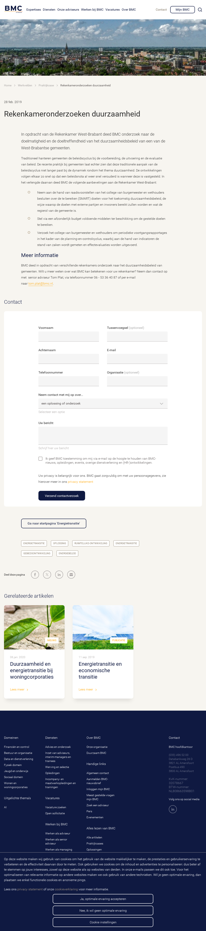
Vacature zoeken (55, 807)
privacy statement (30, 889)
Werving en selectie (57, 767)
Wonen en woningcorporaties (16, 785)
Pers (89, 811)
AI (5, 807)
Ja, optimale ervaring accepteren (103, 899)
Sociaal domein (13, 777)
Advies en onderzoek (58, 746)
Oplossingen (94, 849)
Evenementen (95, 817)
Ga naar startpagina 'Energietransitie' (54, 523)
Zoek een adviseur (98, 805)
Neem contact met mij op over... (60, 395)
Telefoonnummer (50, 372)
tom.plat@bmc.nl (40, 283)
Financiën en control (16, 746)
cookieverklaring (66, 889)
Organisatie (123, 372)
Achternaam (47, 350)
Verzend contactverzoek (62, 496)
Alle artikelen (94, 837)
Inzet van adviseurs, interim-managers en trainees (58, 757)
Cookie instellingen (103, 922)
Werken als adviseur (57, 833)
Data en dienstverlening (18, 759)
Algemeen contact (98, 773)
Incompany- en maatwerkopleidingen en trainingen (60, 783)
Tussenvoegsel (125, 328)
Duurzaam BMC (96, 753)
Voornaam (45, 328)
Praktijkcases (95, 843)
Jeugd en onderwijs (16, 771)
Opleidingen (52, 773)
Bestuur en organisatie (18, 753)
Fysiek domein (13, 765)
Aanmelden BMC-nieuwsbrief (97, 781)
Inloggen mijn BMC (98, 789)
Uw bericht (45, 423)
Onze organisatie (97, 746)
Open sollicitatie (55, 813)
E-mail (111, 350)
